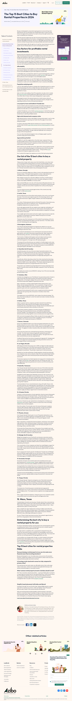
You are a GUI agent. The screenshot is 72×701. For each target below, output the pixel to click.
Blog (8, 9)
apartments (19, 402)
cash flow (43, 75)
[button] (24, 2)
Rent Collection (7, 665)
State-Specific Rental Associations (34, 672)
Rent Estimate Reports (34, 682)
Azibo (5, 9)
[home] (12, 3)
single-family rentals (32, 125)
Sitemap (65, 695)
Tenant (28, 2)
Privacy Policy (27, 695)
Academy (31, 667)
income (49, 149)
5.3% (27, 360)
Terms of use (6, 695)
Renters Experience (20, 665)
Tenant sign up (58, 2)
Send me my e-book (59, 684)
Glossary (31, 674)
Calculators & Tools (33, 676)
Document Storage (7, 673)
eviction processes (38, 111)
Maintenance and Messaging (7, 676)
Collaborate (6, 681)
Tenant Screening (7, 669)
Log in (53, 2)
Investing (22, 541)
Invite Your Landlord (20, 667)
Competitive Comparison (34, 684)
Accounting (6, 679)
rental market (28, 191)
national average (23, 94)
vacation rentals (30, 462)
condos (27, 233)
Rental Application (7, 667)
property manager (39, 578)
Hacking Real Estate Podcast (35, 680)
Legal (47, 695)
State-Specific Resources (35, 669)
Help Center (32, 678)
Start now (64, 58)
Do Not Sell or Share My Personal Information (12, 697)
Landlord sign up (66, 2)
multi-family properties (44, 125)
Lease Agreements (7, 671)
